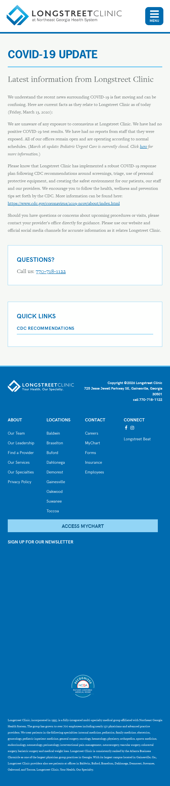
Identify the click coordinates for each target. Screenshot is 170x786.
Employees (94, 471)
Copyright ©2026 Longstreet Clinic (135, 382)
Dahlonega (55, 461)
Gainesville (55, 481)
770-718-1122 (51, 271)
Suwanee (54, 500)
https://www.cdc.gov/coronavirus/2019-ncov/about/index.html (64, 203)
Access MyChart (83, 525)
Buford (52, 452)
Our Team (16, 432)
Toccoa (52, 510)
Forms (90, 452)
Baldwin (53, 432)
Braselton (54, 442)
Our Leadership (21, 442)
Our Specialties (21, 471)
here (143, 146)
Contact (95, 419)
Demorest (54, 471)
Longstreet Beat (137, 438)
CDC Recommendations (45, 328)
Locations (58, 419)
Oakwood (54, 490)
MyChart (92, 442)
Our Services (19, 461)
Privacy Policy (19, 481)
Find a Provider (21, 452)
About (15, 419)
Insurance (93, 461)
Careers (91, 432)
